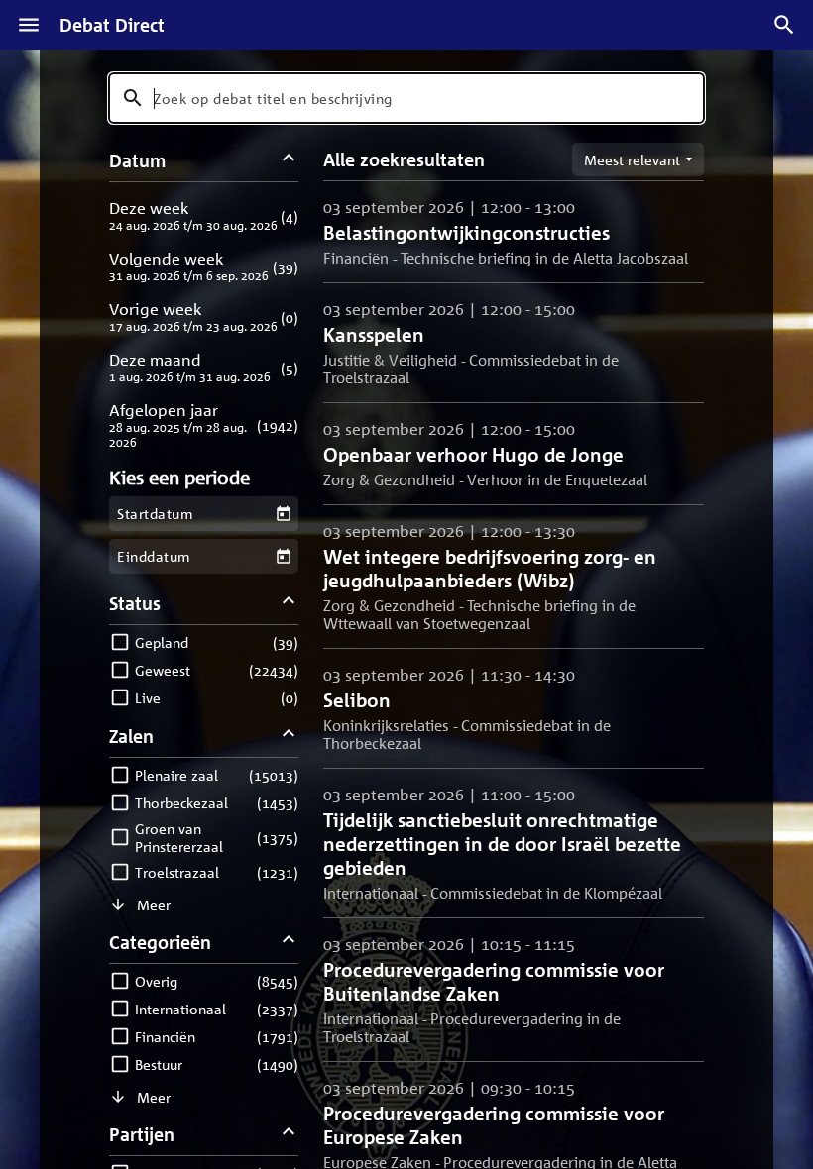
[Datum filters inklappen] (289, 160)
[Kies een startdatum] (283, 513)
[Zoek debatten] (784, 25)
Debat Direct (112, 25)
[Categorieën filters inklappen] (289, 941)
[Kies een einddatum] (283, 556)
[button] (203, 215)
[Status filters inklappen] (289, 602)
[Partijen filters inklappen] (289, 1133)
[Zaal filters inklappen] (289, 735)
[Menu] (29, 25)
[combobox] (406, 98)
